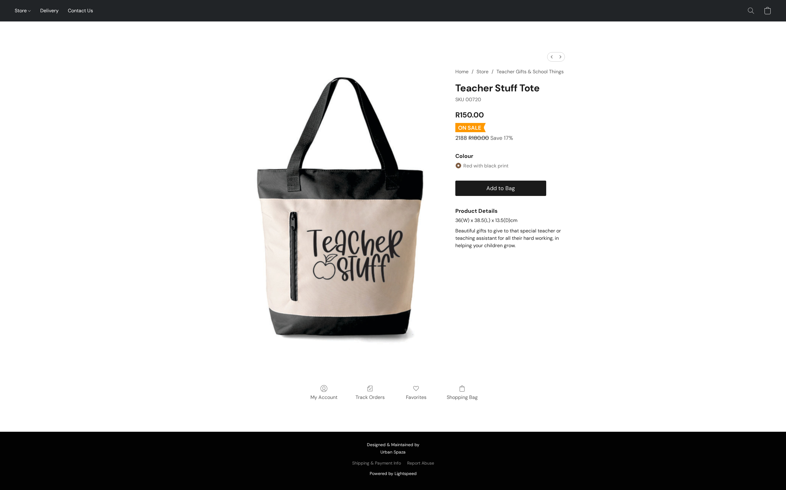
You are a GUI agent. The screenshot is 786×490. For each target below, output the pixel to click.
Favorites (416, 397)
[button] (751, 10)
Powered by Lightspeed (393, 473)
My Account (323, 397)
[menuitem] (551, 56)
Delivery (49, 10)
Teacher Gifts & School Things (530, 71)
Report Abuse (420, 463)
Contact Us (80, 10)
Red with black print (485, 166)
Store (21, 10)
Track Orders (370, 397)
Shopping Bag (462, 397)
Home (462, 71)
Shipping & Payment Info (376, 463)
